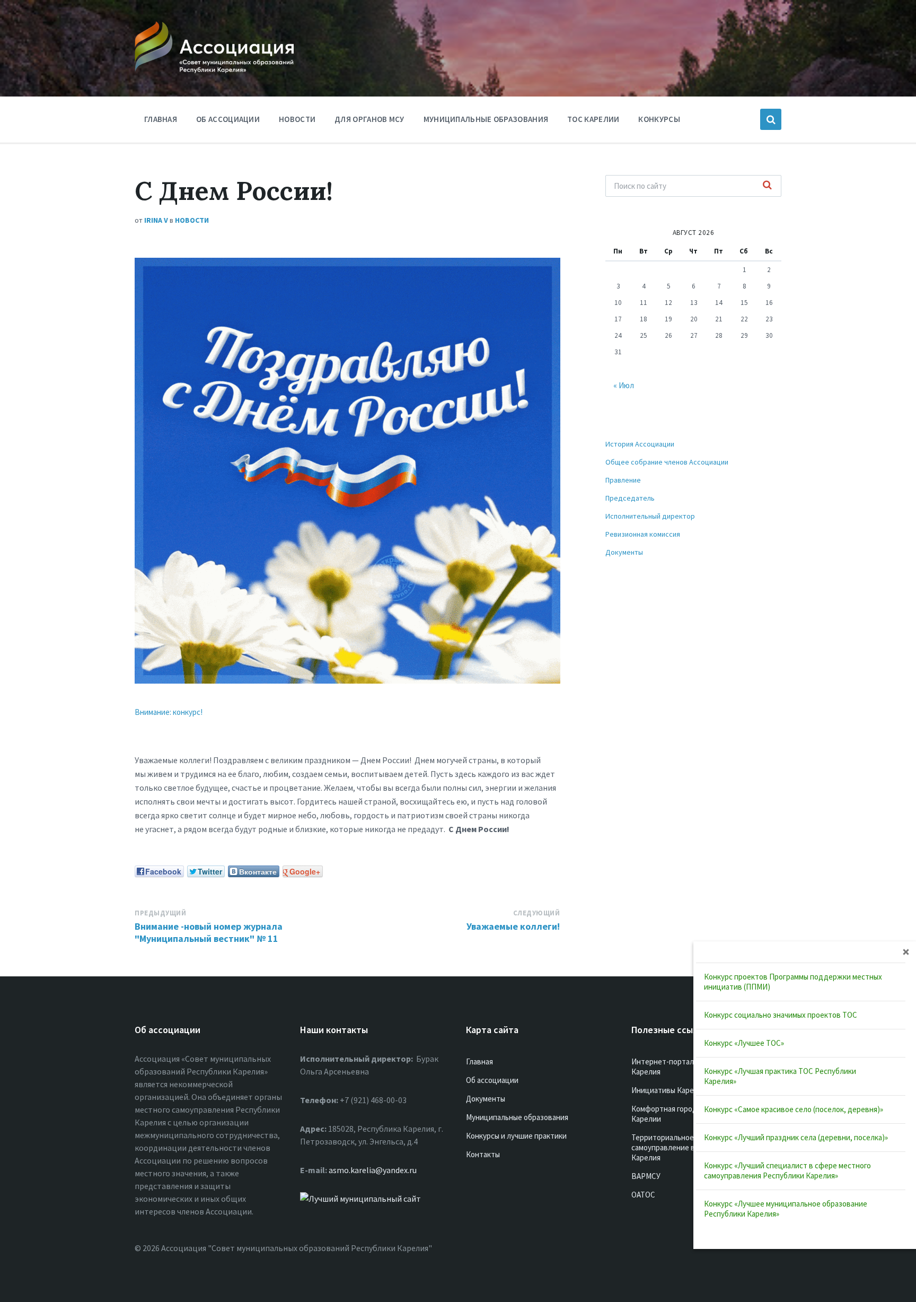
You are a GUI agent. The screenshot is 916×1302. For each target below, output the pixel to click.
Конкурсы (659, 119)
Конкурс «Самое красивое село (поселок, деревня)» (793, 1109)
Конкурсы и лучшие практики (516, 1136)
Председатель (630, 498)
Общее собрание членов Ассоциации (666, 462)
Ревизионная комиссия (642, 534)
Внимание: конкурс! (168, 712)
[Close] (906, 951)
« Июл (623, 385)
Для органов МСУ (369, 119)
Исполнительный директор (650, 516)
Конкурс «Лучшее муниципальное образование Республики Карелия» (785, 1209)
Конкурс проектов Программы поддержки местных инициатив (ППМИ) (793, 982)
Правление (623, 480)
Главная (160, 119)
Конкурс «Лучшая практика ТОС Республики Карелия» (780, 1076)
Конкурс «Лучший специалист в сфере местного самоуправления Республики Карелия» (787, 1170)
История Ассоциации (639, 444)
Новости (297, 119)
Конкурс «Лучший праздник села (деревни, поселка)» (796, 1137)
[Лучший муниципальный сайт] (360, 1198)
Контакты (483, 1154)
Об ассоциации (228, 119)
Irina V (156, 220)
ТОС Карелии (593, 119)
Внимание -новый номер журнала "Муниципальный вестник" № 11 (209, 932)
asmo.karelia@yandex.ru (373, 1170)
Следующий (536, 912)
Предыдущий (160, 912)
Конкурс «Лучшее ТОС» (744, 1043)
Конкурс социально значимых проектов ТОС (780, 1015)
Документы (624, 552)
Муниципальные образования (486, 119)
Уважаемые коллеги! (513, 926)
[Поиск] (768, 186)
